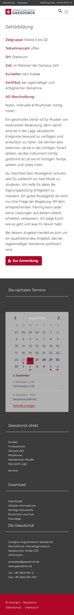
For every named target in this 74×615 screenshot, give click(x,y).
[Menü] (66, 11)
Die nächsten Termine (27, 290)
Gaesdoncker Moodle (21, 459)
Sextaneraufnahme (24, 399)
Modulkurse (15, 455)
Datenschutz (9, 3)
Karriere (13, 470)
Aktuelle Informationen (22, 505)
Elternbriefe (15, 501)
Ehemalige (14, 518)
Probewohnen (16, 446)
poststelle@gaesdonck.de (23, 561)
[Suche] (58, 12)
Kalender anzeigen (24, 405)
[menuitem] (9, 3)
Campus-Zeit (16, 450)
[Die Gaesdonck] (31, 12)
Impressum (22, 3)
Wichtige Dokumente (20, 510)
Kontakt (13, 442)
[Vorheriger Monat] (15, 318)
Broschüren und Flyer (21, 514)
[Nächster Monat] (58, 318)
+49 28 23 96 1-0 (64, 3)
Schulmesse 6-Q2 (24, 386)
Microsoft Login (17, 464)
